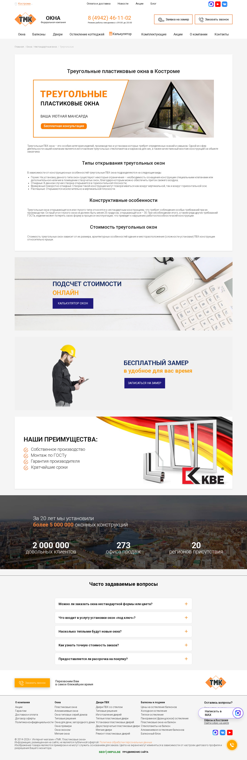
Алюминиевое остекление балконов (162, 729)
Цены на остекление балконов (159, 707)
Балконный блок (151, 733)
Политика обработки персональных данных (126, 742)
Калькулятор (122, 34)
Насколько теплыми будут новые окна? (90, 631)
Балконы (39, 34)
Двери (58, 34)
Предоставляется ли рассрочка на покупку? (93, 659)
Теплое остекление (152, 714)
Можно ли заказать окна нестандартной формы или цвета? (105, 604)
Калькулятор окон (73, 303)
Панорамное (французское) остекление (164, 718)
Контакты (221, 34)
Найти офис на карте (216, 723)
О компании (198, 34)
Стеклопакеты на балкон (155, 726)
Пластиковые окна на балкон (158, 722)
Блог (153, 3)
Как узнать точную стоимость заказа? (89, 645)
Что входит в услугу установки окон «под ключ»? (97, 618)
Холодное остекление (154, 710)
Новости (123, 3)
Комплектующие (154, 34)
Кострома (24, 3)
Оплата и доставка (98, 3)
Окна (21, 34)
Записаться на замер (144, 383)
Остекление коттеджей (87, 34)
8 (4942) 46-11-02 (109, 18)
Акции (139, 3)
